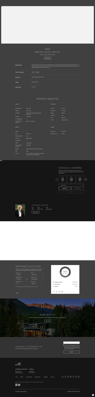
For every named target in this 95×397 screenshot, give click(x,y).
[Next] (86, 179)
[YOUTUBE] (71, 377)
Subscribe (71, 351)
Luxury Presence (23, 391)
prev (5, 41)
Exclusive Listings (29, 377)
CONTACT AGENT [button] (35, 212)
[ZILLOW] (79, 377)
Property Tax (33, 277)
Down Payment (18, 277)
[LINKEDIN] (68, 377)
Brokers (21, 377)
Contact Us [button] (47, 320)
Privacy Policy (72, 348)
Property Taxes (57, 284)
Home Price (18, 273)
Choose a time (63, 185)
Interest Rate (18, 281)
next (7, 41)
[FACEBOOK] (63, 377)
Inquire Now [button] (47, 58)
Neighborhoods (37, 377)
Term (32, 273)
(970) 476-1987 (18, 371)
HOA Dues (32, 281)
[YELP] (76, 377)
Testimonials (45, 377)
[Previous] (57, 179)
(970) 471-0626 (40, 209)
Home (16, 377)
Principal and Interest (58, 282)
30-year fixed (34, 274)
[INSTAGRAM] (65, 377)
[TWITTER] (73, 377)
